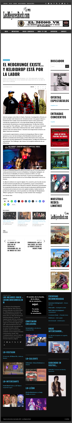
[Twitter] (62, 3)
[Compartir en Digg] (43, 89)
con (32, 392)
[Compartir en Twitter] (38, 87)
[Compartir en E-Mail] (45, 89)
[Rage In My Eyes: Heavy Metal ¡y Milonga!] (9, 215)
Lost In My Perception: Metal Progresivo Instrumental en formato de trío (24, 221)
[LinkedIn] (51, 3)
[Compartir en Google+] (40, 87)
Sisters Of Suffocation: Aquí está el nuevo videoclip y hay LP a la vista (38, 221)
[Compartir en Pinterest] (43, 87)
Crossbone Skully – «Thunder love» (58, 315)
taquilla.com (54, 105)
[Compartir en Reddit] (40, 89)
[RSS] (56, 3)
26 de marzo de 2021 (8, 86)
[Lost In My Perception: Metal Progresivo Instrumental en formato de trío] (24, 215)
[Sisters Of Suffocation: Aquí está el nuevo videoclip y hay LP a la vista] (39, 215)
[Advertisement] (36, 46)
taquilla (53, 122)
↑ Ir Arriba (66, 419)
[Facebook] (46, 3)
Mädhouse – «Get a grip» (55, 318)
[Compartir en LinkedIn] (36, 89)
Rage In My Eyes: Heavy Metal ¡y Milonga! (8, 220)
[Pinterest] (54, 3)
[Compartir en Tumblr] (45, 87)
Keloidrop (5, 232)
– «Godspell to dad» (57, 307)
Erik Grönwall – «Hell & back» (56, 321)
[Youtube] (64, 3)
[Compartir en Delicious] (38, 89)
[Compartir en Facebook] (36, 87)
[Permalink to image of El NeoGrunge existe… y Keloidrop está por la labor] (24, 102)
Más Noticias (6, 60)
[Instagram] (48, 3)
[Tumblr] (59, 3)
